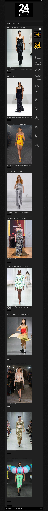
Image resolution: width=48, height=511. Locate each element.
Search (34, 27)
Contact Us (40, 508)
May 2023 (36, 111)
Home (22, 20)
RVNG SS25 (36, 78)
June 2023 (36, 110)
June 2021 (36, 136)
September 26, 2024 (9, 403)
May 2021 (36, 137)
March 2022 (36, 126)
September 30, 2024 (9, 67)
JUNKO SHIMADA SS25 (37, 86)
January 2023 (36, 116)
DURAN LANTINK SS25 (11, 76)
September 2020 (37, 146)
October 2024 (36, 93)
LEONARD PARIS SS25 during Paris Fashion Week (18, 266)
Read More (8, 214)
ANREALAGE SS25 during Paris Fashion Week (17, 458)
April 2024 (36, 99)
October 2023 (36, 106)
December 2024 (36, 91)
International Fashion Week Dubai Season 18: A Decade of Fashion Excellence (38, 67)
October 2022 (36, 118)
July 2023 (36, 109)
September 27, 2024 (9, 258)
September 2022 (37, 119)
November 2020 (36, 144)
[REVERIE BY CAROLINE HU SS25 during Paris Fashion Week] (19, 317)
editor (12, 67)
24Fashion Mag (35, 49)
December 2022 (36, 117)
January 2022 (36, 128)
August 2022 (36, 120)
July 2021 (36, 135)
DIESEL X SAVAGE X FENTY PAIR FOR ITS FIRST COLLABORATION (38, 73)
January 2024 (36, 102)
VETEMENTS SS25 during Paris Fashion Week (17, 124)
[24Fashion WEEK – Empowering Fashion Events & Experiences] (24, 3)
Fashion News (25, 20)
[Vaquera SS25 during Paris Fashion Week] (19, 365)
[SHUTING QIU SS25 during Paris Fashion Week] (19, 412)
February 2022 (36, 127)
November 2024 (36, 92)
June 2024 (36, 97)
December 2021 (36, 129)
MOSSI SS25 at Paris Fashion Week (15, 171)
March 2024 (36, 100)
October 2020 (36, 145)
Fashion (15, 67)
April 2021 (36, 138)
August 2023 (36, 108)
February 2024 (36, 101)
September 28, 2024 (9, 211)
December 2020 (36, 143)
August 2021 (36, 134)
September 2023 (37, 107)
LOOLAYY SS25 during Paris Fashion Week (16, 218)
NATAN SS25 (36, 85)
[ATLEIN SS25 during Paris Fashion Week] (19, 29)
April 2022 (36, 125)
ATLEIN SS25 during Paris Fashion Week (16, 27)
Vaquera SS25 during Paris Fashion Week (16, 363)
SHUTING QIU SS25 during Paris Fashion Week (17, 411)
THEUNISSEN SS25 (37, 84)
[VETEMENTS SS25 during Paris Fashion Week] (19, 125)
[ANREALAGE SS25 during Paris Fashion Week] (19, 459)
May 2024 (36, 98)
